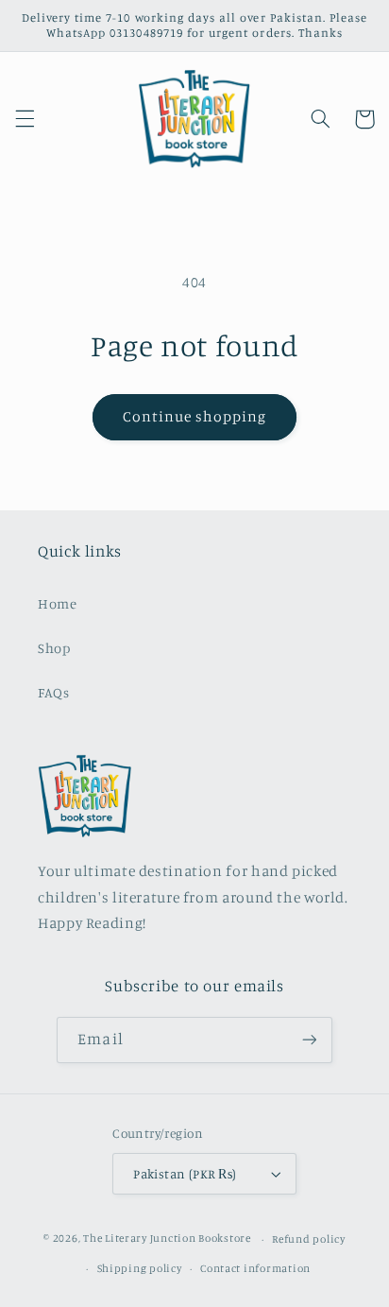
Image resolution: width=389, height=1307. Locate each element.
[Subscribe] (308, 1040)
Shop (54, 648)
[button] (24, 119)
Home (57, 603)
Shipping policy (139, 1268)
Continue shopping (195, 416)
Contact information (255, 1268)
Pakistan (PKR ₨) (185, 1173)
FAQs (54, 692)
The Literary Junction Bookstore (168, 1239)
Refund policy (309, 1239)
